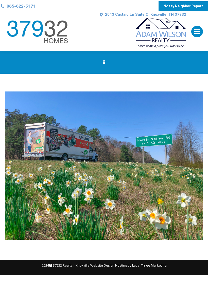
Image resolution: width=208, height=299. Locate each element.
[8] (104, 165)
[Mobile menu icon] (197, 31)
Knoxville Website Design (95, 265)
